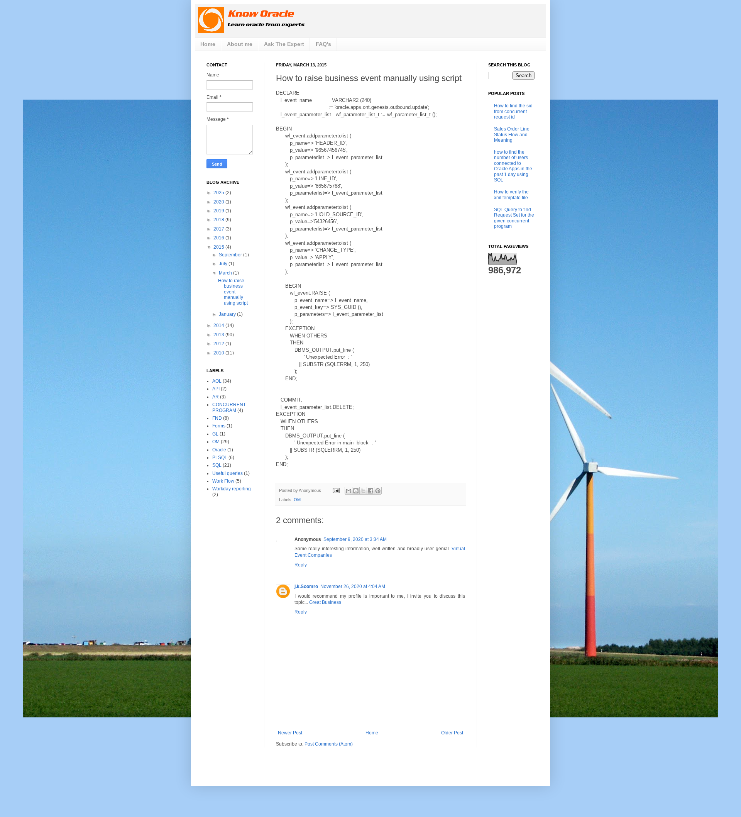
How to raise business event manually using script (233, 292)
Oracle (219, 450)
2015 (219, 247)
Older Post (452, 733)
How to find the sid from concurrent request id (513, 111)
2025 (219, 192)
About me (239, 44)
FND (217, 418)
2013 (219, 334)
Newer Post (290, 733)
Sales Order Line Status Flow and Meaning (512, 134)
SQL (217, 465)
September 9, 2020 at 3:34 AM (355, 539)
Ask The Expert (284, 44)
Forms (218, 426)
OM (297, 499)
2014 (219, 325)
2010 (219, 353)
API (216, 389)
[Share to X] (363, 491)
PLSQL (219, 457)
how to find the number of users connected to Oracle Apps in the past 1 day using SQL (513, 166)
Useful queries (227, 473)
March (226, 273)
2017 (219, 229)
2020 (219, 202)
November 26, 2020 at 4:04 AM (352, 586)
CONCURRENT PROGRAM (229, 407)
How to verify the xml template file (511, 194)
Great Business (325, 602)
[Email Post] (336, 490)
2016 (219, 238)
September (231, 255)
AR (215, 397)
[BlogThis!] (356, 491)
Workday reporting (231, 489)
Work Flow (223, 481)
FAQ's (323, 44)
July (223, 263)
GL (215, 434)
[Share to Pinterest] (378, 491)
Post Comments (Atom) (329, 744)
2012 (219, 343)
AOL (217, 381)
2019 (219, 211)
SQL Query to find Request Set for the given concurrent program (514, 218)
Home (207, 44)
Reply (300, 565)
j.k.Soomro (306, 586)
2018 (219, 219)
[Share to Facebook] (370, 491)
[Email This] (348, 491)
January (228, 314)
